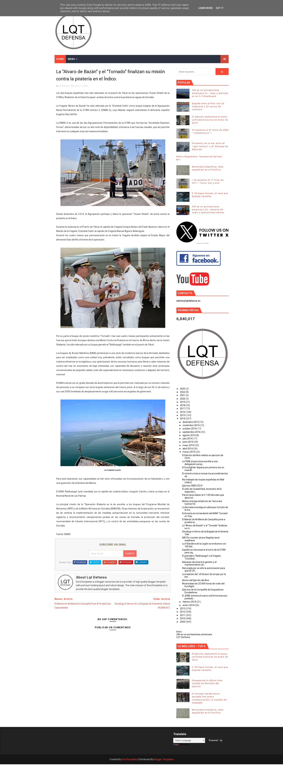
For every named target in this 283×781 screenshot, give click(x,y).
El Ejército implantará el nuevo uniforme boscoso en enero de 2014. (210, 119)
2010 (183, 618)
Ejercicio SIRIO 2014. (192, 485)
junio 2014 (188, 442)
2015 (183, 415)
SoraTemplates (130, 759)
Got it (220, 8)
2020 (183, 398)
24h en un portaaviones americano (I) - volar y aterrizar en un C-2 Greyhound (210, 93)
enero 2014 (189, 605)
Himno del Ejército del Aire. (195, 580)
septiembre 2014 (192, 432)
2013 (183, 608)
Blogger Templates (164, 759)
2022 (183, 392)
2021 (183, 395)
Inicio (179, 631)
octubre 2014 (190, 428)
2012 (183, 611)
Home (60, 59)
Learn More (205, 8)
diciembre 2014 (191, 422)
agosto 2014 (189, 435)
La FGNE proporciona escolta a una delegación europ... (200, 462)
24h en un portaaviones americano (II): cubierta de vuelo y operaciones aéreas (208, 209)
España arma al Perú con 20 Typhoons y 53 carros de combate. (208, 106)
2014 (183, 418)
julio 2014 (188, 438)
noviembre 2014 (191, 425)
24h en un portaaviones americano (194, 634)
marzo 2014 (189, 452)
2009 (183, 621)
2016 (183, 412)
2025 (183, 388)
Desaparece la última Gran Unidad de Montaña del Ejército (207, 683)
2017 (183, 408)
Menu (71, 59)
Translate (184, 744)
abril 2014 (188, 448)
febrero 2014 (190, 601)
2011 (183, 615)
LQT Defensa (183, 637)
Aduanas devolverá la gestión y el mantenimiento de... (199, 563)
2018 (183, 405)
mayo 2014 (189, 445)
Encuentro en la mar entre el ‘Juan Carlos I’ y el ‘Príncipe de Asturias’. (210, 146)
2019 (183, 402)
